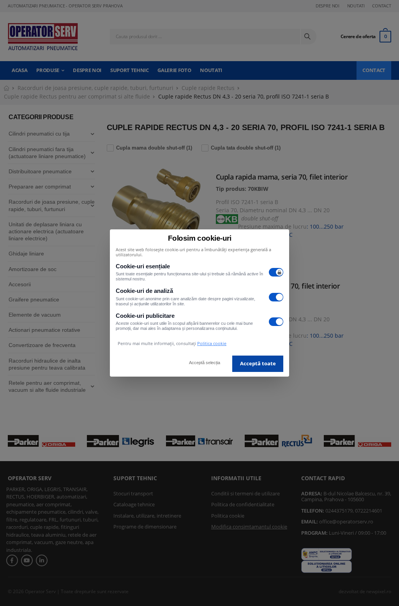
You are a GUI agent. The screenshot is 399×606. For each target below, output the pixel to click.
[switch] (276, 272)
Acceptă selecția (204, 362)
